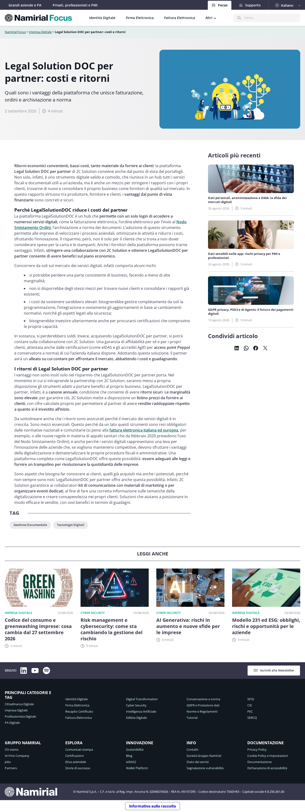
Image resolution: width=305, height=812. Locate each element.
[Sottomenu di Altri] (215, 18)
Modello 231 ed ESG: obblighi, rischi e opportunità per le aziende (266, 626)
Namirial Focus (15, 32)
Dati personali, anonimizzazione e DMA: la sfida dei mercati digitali (247, 200)
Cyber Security (93, 613)
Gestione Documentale (30, 525)
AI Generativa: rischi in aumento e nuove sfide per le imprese (188, 626)
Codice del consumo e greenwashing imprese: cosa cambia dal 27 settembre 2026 (38, 629)
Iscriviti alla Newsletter (277, 670)
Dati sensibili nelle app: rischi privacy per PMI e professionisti (244, 256)
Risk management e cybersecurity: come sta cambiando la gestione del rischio (111, 629)
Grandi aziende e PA (25, 5)
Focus (223, 5)
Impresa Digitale (40, 32)
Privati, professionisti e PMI (75, 5)
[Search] (239, 18)
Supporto (253, 5)
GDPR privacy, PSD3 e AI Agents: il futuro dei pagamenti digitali (250, 312)
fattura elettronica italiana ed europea (143, 430)
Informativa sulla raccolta (152, 806)
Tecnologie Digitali (70, 525)
